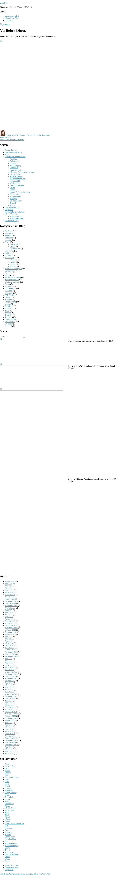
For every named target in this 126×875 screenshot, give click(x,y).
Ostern (12, 190)
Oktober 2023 (10, 654)
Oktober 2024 (10, 630)
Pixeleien (8, 291)
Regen (7, 830)
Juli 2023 (8, 659)
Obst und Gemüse (17, 185)
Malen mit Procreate (17, 179)
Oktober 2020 (10, 716)
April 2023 (9, 663)
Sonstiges (13, 199)
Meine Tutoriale (11, 214)
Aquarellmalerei (11, 150)
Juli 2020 (8, 723)
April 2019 (9, 751)
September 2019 (11, 745)
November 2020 (11, 714)
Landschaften (15, 174)
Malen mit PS (15, 181)
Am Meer (13, 159)
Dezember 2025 (11, 599)
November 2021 (11, 696)
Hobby (7, 253)
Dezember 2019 (11, 738)
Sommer (13, 264)
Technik (8, 313)
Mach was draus (16, 176)
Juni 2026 (9, 586)
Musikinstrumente (12, 280)
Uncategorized (10, 319)
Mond (7, 817)
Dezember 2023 (11, 650)
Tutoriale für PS (16, 216)
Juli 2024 (8, 636)
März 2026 (9, 592)
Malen (7, 275)
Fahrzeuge (9, 238)
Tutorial (8, 850)
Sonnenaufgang (11, 843)
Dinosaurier (46, 135)
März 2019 (9, 753)
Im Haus (8, 255)
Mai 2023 (8, 661)
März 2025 (9, 619)
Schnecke (8, 832)
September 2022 (11, 678)
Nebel (7, 821)
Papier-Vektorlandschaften (20, 192)
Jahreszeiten (9, 258)
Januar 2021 (9, 709)
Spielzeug (9, 308)
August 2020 (10, 720)
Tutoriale (8, 317)
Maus (7, 812)
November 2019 (11, 740)
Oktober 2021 (10, 698)
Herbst (12, 262)
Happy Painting (11, 793)
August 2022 (10, 681)
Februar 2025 (10, 621)
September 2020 (11, 718)
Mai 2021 (8, 701)
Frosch (7, 786)
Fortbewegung (15, 165)
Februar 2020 (10, 734)
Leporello (8, 273)
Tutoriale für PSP (16, 218)
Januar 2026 (9, 597)
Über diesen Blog (12, 18)
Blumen (8, 235)
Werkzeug (9, 324)
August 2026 (10, 581)
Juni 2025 (9, 612)
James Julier (9, 797)
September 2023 (11, 656)
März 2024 (9, 643)
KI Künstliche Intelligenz (14, 212)
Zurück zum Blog (12, 16)
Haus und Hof (15, 170)
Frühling (13, 260)
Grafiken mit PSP (12, 207)
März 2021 (9, 705)
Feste (7, 242)
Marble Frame (10, 808)
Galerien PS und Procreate (15, 157)
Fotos (7, 154)
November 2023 (11, 652)
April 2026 (9, 590)
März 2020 (9, 731)
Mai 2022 (8, 685)
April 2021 (9, 703)
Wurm (7, 859)
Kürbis (7, 801)
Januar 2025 (9, 623)
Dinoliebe (37, 135)
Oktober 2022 (10, 676)
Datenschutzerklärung (13, 152)
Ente (6, 775)
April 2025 (9, 617)
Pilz (6, 826)
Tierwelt (30, 135)
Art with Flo (10, 766)
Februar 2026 (10, 595)
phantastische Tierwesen (14, 824)
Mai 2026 (8, 588)
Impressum (9, 20)
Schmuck (8, 299)
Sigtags (8, 304)
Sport (7, 311)
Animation (9, 233)
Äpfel (7, 861)
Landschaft (9, 804)
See (6, 841)
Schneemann (10, 837)
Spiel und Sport (16, 201)
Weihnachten (15, 249)
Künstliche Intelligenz (13, 269)
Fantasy (23, 135)
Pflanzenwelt (15, 194)
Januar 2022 (9, 692)
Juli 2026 (8, 584)
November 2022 (11, 674)
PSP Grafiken (10, 295)
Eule (6, 779)
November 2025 (11, 601)
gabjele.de (4, 3)
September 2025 (11, 606)
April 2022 (9, 687)
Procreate (8, 293)
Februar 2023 (10, 667)
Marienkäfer (9, 810)
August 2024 (10, 634)
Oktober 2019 (10, 742)
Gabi (8, 135)
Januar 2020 (9, 736)
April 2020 (9, 729)
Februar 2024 (10, 645)
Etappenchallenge (12, 777)
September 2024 (11, 632)
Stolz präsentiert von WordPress (38, 874)
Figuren (13, 163)
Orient (12, 188)
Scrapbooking (15, 196)
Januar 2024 (9, 648)
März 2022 (9, 689)
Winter (12, 205)
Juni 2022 (9, 683)
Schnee (8, 835)
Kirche (7, 799)
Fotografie (9, 251)
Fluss (7, 784)
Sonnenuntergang (12, 846)
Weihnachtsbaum (11, 854)
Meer (7, 815)
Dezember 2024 (11, 625)
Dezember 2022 (11, 672)
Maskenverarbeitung (13, 277)
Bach (7, 768)
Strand (7, 848)
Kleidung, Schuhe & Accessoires (22, 172)
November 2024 (11, 628)
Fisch (7, 782)
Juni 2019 (9, 747)
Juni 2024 (9, 639)
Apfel (7, 764)
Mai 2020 (8, 727)
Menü (3, 12)
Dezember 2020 (11, 712)
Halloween (14, 168)
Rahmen (8, 297)
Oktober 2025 (10, 603)
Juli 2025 (8, 610)
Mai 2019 (8, 749)
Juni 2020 (9, 725)
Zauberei (8, 326)
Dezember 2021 (11, 694)
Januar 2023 (9, 670)
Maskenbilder (15, 183)
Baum (7, 771)
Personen (8, 286)
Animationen (15, 161)
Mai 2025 (8, 614)
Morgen (8, 819)
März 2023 (9, 665)
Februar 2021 (10, 707)
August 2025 (10, 608)
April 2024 (9, 641)
